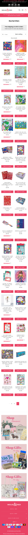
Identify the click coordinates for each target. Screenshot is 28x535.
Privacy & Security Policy (9, 533)
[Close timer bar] (26, 1)
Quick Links (13, 513)
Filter (6, 34)
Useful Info (13, 509)
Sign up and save (13, 518)
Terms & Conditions (20, 533)
